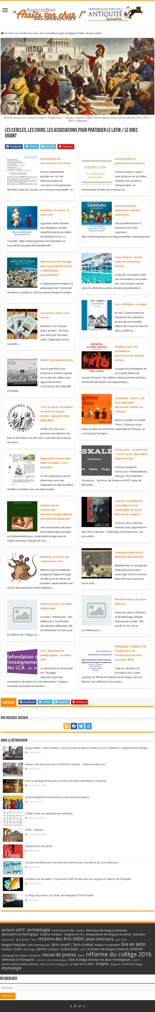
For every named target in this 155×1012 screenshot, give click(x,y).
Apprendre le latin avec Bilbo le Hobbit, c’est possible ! (55, 463)
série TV (136, 960)
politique (53, 949)
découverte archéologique (20, 934)
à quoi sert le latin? (82, 964)
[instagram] (88, 726)
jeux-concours (99, 938)
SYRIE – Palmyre (34, 829)
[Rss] (66, 726)
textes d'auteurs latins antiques (20, 964)
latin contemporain (39, 944)
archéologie (38, 929)
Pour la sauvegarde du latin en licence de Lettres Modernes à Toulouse (65, 780)
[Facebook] (74, 726)
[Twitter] (81, 726)
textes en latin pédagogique (54, 964)
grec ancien (22, 939)
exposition (139, 934)
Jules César (121, 939)
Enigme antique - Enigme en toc (62, 934)
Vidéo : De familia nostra (56, 360)
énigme (102, 964)
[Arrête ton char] (77, 13)
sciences (40, 960)
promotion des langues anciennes (108, 949)
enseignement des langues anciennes (108, 934)
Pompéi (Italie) (69, 949)
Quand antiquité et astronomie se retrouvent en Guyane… (58, 797)
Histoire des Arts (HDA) (61, 938)
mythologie (29, 949)
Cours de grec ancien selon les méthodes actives (128, 262)
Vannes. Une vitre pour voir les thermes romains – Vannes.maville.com (65, 764)
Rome (81, 955)
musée (17, 949)
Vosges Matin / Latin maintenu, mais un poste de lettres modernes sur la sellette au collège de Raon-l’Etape (86, 747)
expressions (8, 939)
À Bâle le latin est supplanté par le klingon (49, 813)
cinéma (80, 930)
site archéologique (57, 960)
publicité (136, 949)
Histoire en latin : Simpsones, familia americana (127, 210)
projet (83, 949)
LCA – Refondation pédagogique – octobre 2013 (55, 655)
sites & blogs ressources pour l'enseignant (99, 960)
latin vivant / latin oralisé (72, 944)
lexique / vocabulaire (107, 944)
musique (7, 949)
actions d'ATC (13, 930)
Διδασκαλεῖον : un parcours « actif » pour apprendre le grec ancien (131, 454)
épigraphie (115, 964)
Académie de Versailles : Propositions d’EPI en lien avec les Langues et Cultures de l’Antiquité (78, 879)
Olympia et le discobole (38, 846)
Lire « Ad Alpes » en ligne (131, 304)
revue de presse (59, 955)
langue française (14, 945)
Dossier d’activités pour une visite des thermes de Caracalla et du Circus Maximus (71, 862)
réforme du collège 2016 (118, 954)
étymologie (11, 968)
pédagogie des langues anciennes (21, 955)
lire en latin (133, 944)
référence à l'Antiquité (18, 960)
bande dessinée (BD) (63, 930)
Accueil (8, 33)
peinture (42, 949)
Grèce (34, 939)
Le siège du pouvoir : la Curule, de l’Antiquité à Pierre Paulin (59, 895)
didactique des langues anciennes (106, 930)
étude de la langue (133, 964)
